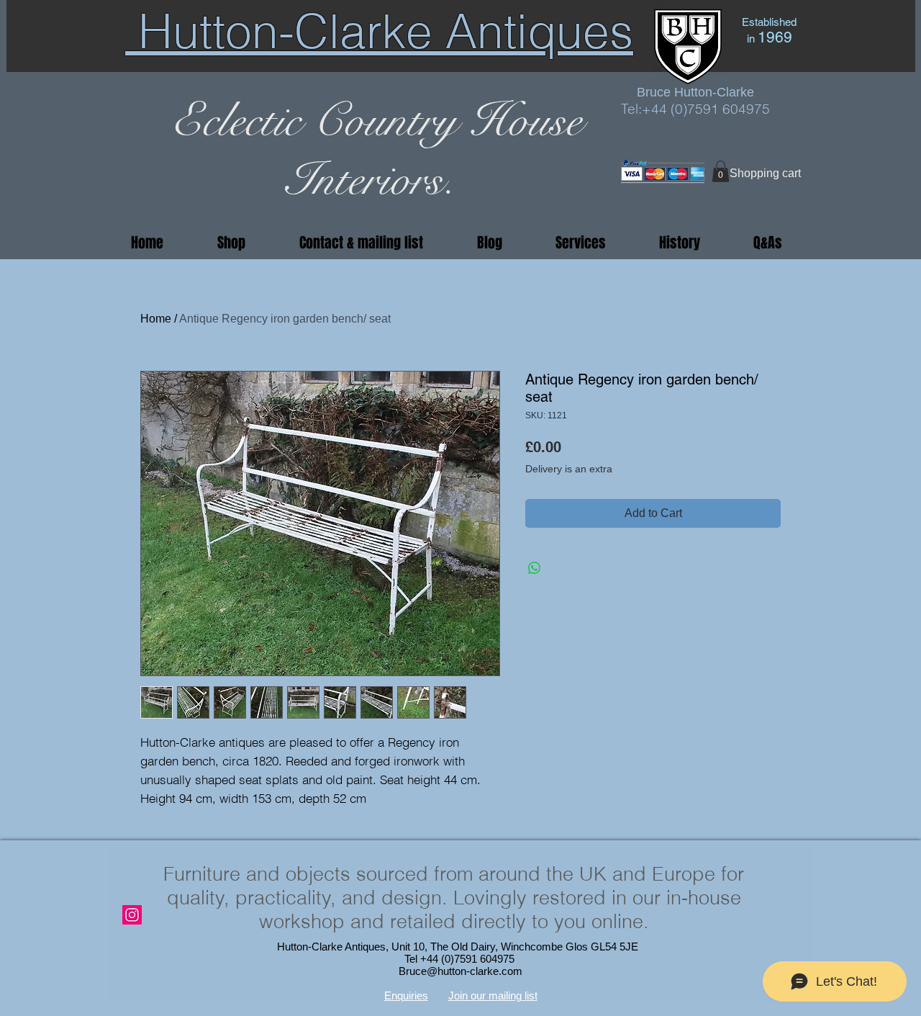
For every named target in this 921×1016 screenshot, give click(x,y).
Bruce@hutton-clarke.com (460, 971)
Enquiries (406, 995)
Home (155, 319)
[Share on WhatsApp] (534, 568)
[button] (721, 171)
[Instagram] (132, 915)
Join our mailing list (492, 995)
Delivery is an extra (568, 469)
